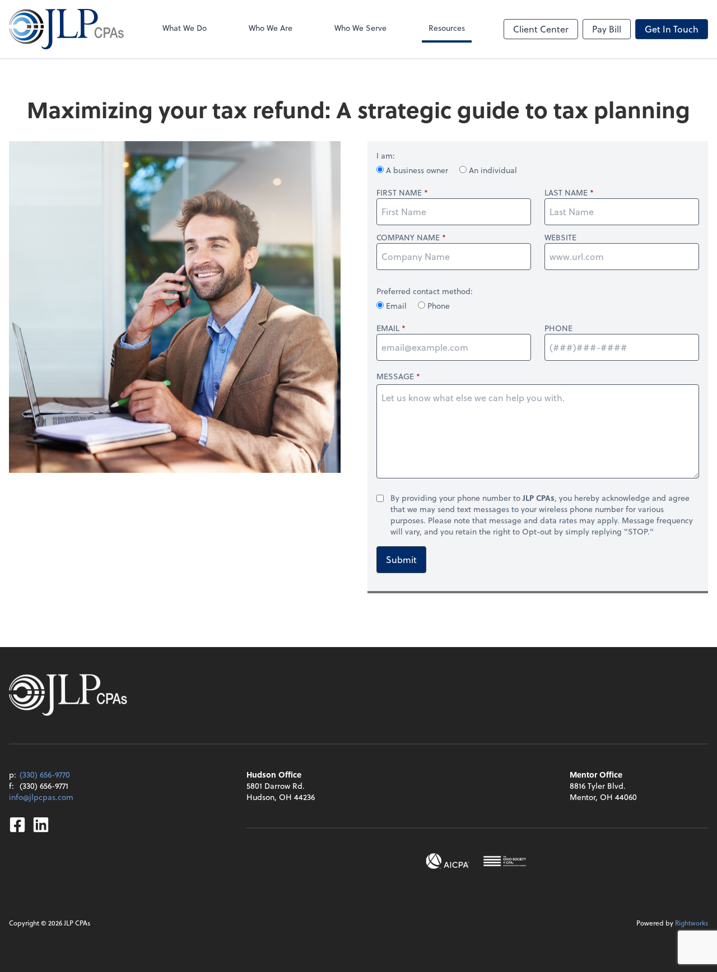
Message (395, 376)
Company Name (408, 237)
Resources (447, 28)
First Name (399, 192)
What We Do (184, 28)
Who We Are (270, 28)
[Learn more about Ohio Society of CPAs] (504, 861)
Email (396, 305)
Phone (437, 305)
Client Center (541, 28)
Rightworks (691, 923)
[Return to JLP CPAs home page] (66, 29)
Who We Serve (360, 28)
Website (560, 237)
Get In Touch (672, 28)
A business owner (417, 170)
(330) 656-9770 (45, 774)
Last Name (566, 192)
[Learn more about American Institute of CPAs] (447, 861)
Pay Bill (606, 28)
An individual (492, 170)
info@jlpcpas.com (41, 797)
